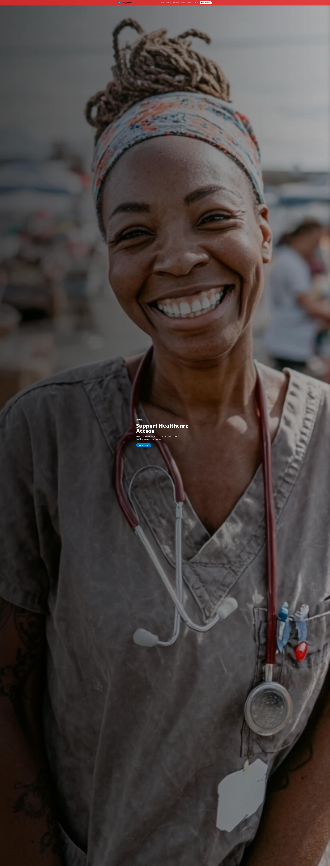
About (162, 3)
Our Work (168, 3)
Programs (176, 3)
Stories (189, 3)
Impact (183, 3)
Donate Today (205, 3)
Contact (195, 3)
